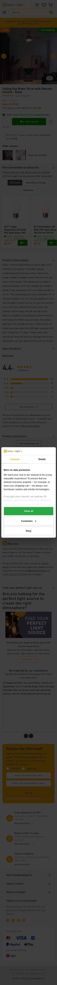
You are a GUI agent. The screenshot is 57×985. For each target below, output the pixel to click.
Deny (28, 531)
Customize (27, 521)
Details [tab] (42, 459)
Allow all (28, 511)
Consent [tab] (14, 459)
